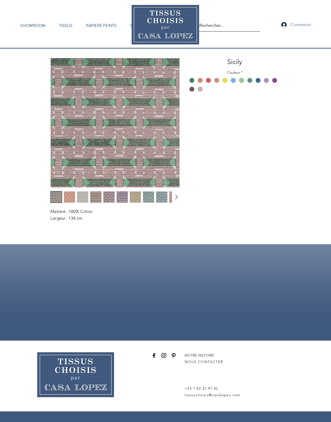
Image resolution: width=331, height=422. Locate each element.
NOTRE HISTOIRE (199, 355)
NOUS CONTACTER (204, 361)
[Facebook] (154, 355)
